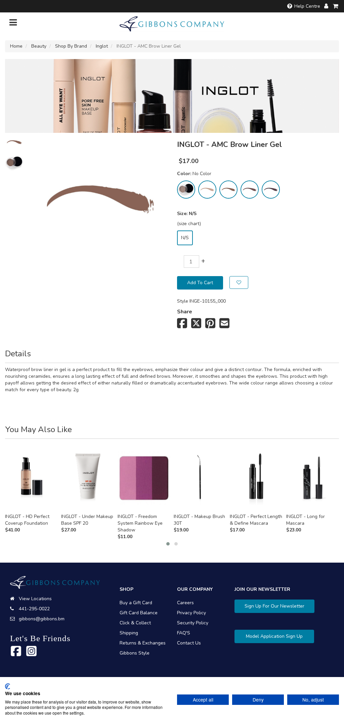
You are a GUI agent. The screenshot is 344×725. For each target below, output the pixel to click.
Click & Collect (135, 623)
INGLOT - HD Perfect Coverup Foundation (27, 519)
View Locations (35, 598)
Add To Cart (200, 282)
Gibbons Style (134, 653)
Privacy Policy (191, 613)
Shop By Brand (71, 46)
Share (184, 311)
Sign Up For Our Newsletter (274, 606)
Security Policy (192, 623)
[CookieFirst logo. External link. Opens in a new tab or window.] (7, 686)
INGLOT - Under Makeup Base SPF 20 (87, 519)
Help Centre (307, 6)
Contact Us (189, 643)
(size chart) (189, 223)
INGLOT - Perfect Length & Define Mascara (256, 519)
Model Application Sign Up (274, 636)
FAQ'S (183, 633)
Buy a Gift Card (136, 603)
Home (16, 46)
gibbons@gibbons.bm (41, 619)
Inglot (102, 46)
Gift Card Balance (139, 613)
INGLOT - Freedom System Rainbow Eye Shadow (140, 523)
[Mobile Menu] (13, 24)
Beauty (38, 46)
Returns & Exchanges (143, 643)
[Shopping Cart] (336, 6)
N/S (185, 238)
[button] (168, 543)
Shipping (129, 633)
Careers (185, 603)
